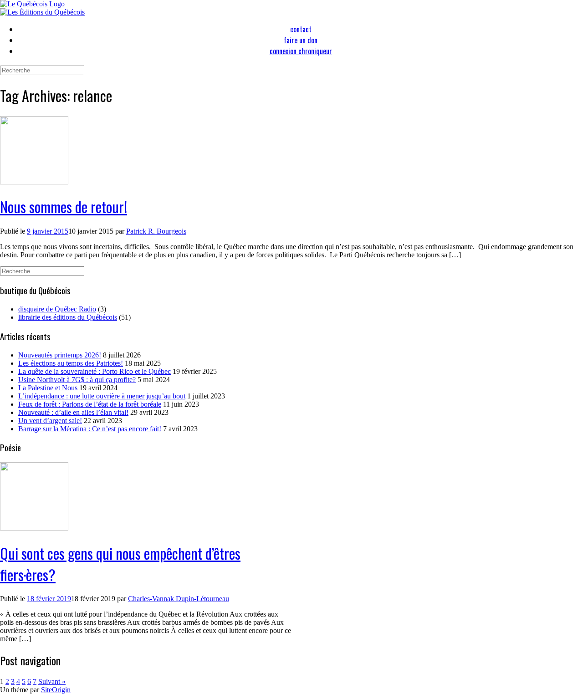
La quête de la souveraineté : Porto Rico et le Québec (94, 371)
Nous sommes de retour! (63, 206)
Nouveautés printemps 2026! (59, 355)
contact (301, 29)
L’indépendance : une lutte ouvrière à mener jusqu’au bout (101, 396)
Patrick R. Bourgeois (156, 231)
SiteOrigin (56, 690)
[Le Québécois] (32, 4)
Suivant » (52, 681)
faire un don (300, 40)
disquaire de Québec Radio (57, 309)
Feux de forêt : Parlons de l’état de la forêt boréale (89, 404)
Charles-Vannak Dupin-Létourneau (178, 598)
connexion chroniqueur (301, 51)
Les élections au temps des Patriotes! (70, 363)
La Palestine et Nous (47, 388)
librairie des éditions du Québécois (67, 317)
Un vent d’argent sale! (50, 420)
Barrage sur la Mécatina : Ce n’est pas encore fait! (89, 429)
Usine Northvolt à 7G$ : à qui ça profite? (77, 379)
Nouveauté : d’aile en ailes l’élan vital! (73, 412)
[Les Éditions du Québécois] (42, 12)
